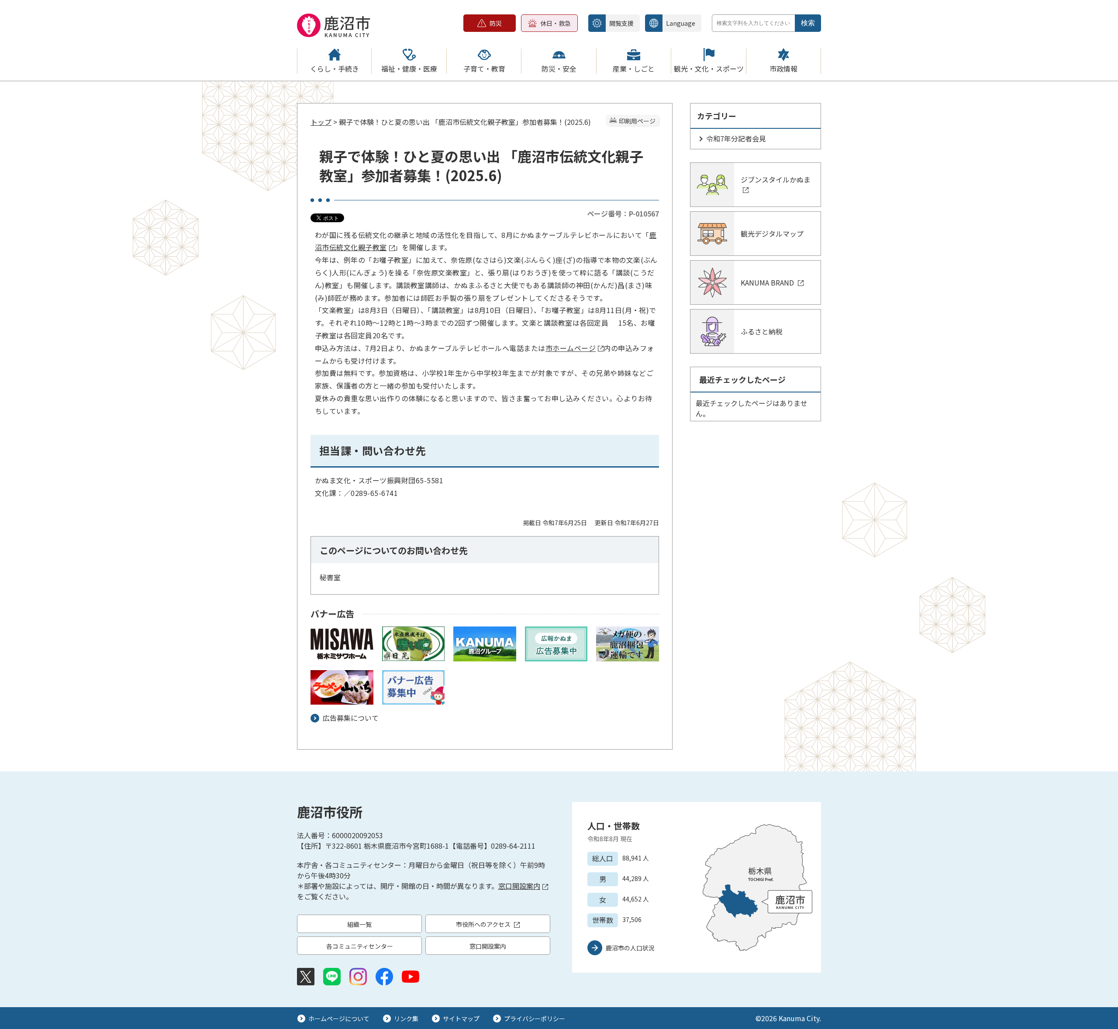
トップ (321, 122)
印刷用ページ (637, 121)
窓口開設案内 (519, 886)
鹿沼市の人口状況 (630, 947)
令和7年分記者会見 (736, 138)
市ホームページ (570, 348)
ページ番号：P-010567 (623, 213)
